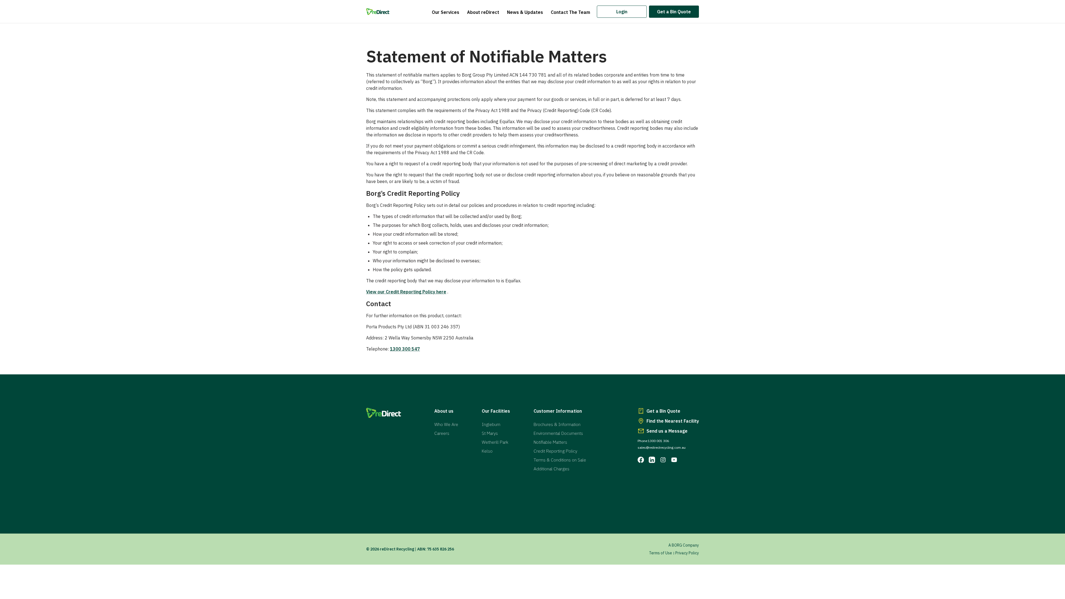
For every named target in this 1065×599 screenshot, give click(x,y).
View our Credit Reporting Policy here (406, 292)
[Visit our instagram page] (663, 459)
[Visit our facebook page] (641, 459)
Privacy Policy (687, 552)
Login (621, 11)
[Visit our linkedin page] (652, 459)
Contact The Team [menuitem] (570, 12)
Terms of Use (660, 552)
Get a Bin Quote (674, 11)
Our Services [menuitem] (445, 12)
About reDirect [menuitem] (483, 12)
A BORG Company (683, 545)
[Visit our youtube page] (674, 459)
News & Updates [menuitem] (525, 12)
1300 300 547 (405, 349)
